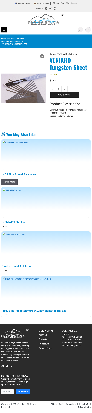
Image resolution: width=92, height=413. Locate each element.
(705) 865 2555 (43, 3)
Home (3, 38)
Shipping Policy (58, 404)
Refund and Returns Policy (78, 404)
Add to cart (65, 95)
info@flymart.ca (24, 3)
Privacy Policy (84, 407)
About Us (43, 335)
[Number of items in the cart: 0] (88, 29)
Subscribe (23, 391)
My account (44, 343)
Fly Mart (22, 404)
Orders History (45, 348)
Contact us (43, 339)
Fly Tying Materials (16, 38)
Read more (9, 181)
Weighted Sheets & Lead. (11, 41)
